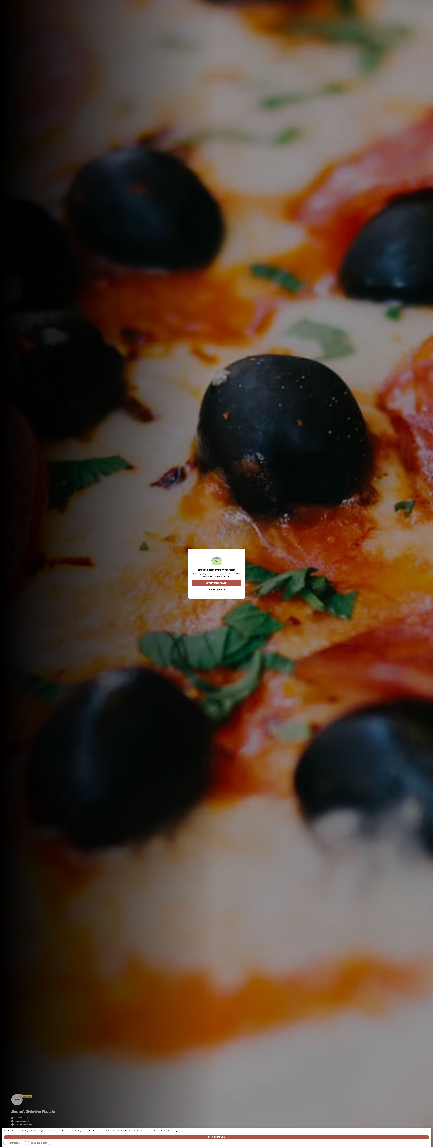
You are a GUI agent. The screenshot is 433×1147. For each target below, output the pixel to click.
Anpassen (14, 1142)
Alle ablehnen (39, 1142)
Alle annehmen (216, 1137)
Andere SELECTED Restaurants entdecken (216, 595)
